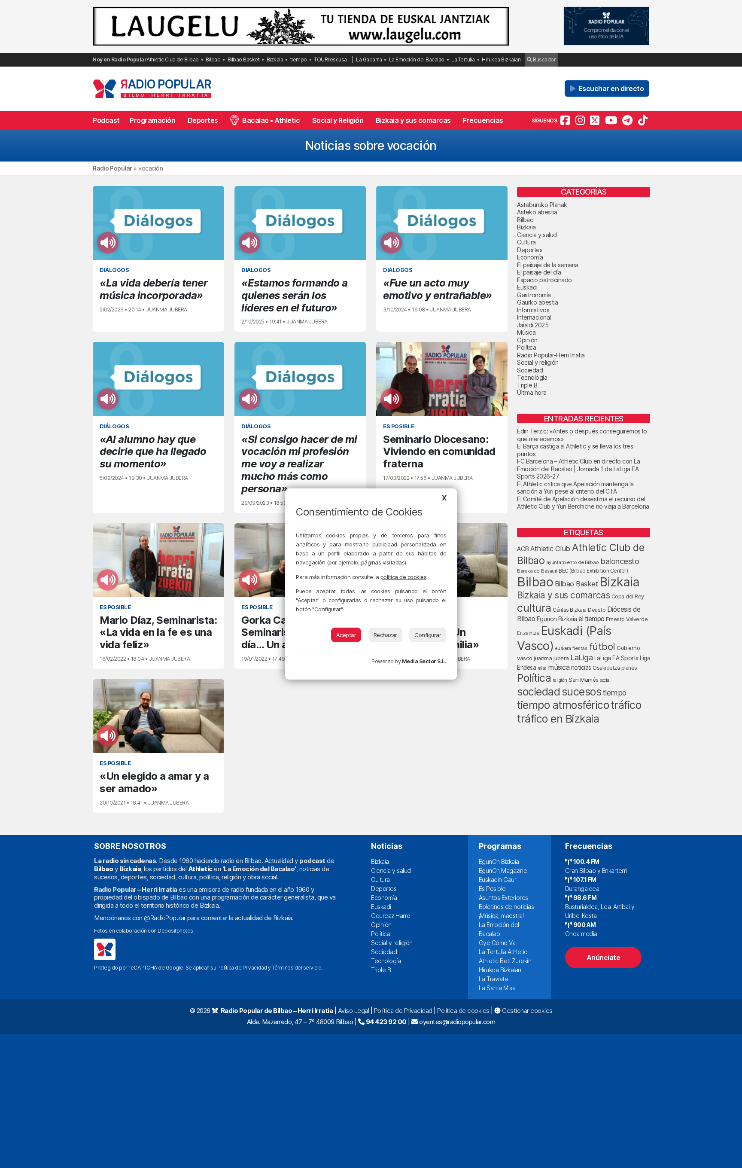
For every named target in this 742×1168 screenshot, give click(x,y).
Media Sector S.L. (424, 661)
